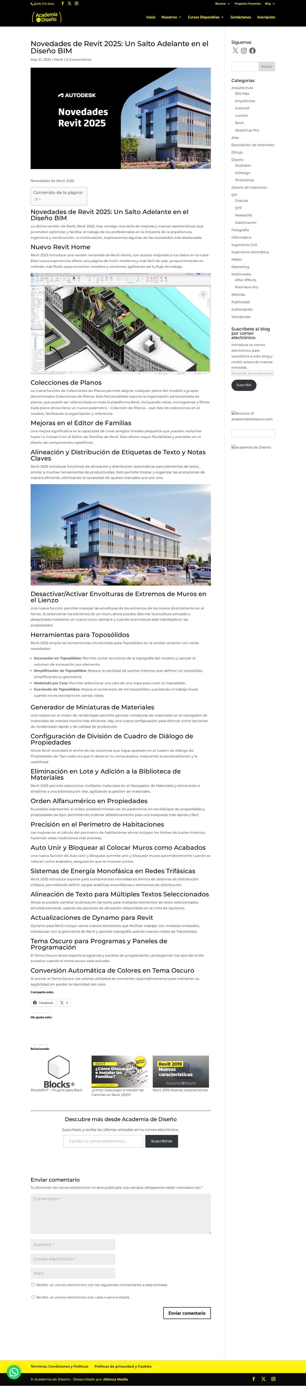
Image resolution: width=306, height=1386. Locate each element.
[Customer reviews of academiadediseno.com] (253, 419)
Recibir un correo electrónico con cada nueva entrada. (83, 1297)
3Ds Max (242, 93)
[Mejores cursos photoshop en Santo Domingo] (251, 447)
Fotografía (240, 230)
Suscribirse (161, 1141)
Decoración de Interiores (252, 145)
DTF (238, 208)
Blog (268, 3)
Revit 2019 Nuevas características (180, 1090)
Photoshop (244, 180)
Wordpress (240, 317)
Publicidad (240, 302)
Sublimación (246, 222)
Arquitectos (245, 101)
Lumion (241, 115)
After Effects (245, 280)
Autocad (242, 108)
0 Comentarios (78, 59)
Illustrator (243, 165)
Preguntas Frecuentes (248, 3)
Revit (58, 59)
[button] (14, 1372)
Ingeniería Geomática (250, 252)
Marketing (240, 267)
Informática (241, 237)
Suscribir (243, 385)
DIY (234, 195)
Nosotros (169, 17)
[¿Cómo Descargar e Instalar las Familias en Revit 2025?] (120, 1072)
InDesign (243, 173)
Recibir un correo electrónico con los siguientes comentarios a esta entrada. (102, 1285)
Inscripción (266, 17)
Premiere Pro (246, 287)
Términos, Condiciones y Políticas (59, 1366)
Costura (241, 200)
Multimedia (241, 274)
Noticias (238, 294)
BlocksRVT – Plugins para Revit (56, 1090)
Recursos (220, 3)
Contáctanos (240, 17)
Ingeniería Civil (244, 245)
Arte (235, 138)
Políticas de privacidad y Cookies (123, 1366)
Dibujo (237, 152)
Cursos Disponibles (203, 17)
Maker (236, 259)
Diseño (237, 160)
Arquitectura (242, 88)
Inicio (150, 17)
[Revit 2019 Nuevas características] (181, 1072)
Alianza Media (115, 1379)
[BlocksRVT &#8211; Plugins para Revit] (59, 1072)
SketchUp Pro (247, 130)
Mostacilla (243, 215)
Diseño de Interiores (249, 187)
